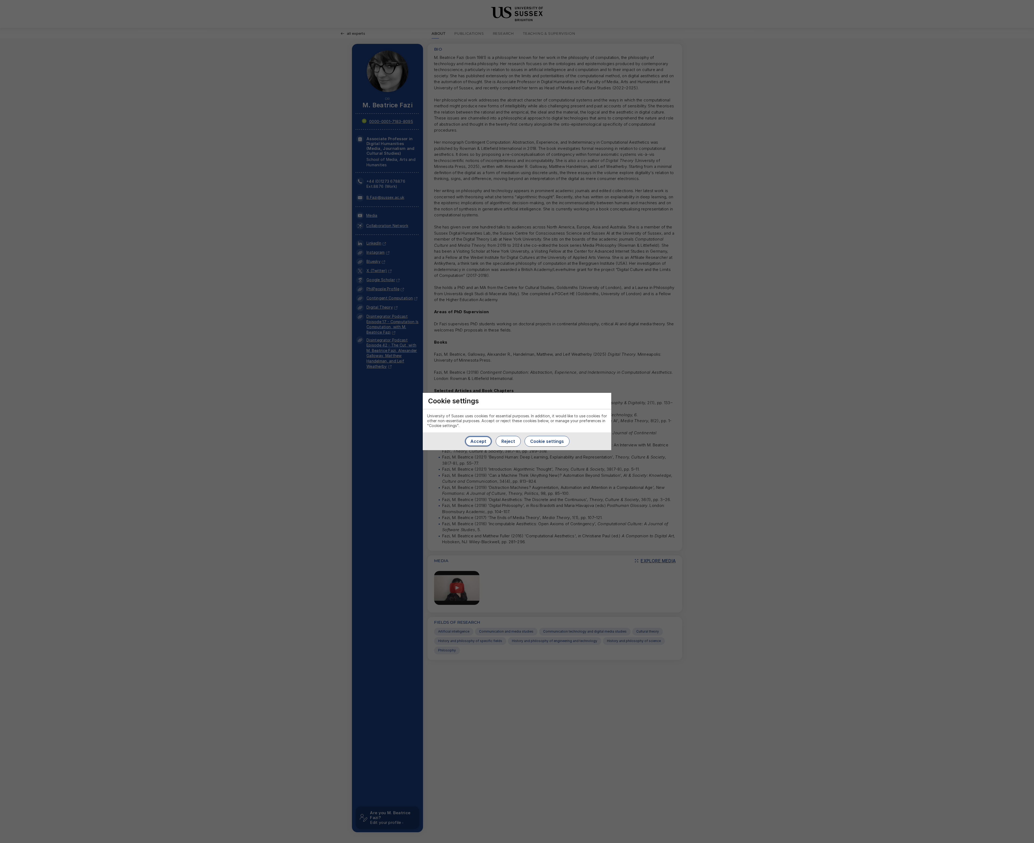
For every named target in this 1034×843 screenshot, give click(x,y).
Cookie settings (547, 441)
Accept (478, 441)
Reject (508, 441)
